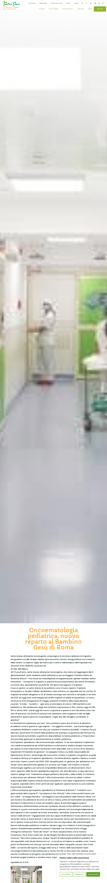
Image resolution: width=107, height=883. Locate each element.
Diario (90, 9)
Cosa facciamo (53, 9)
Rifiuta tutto (79, 874)
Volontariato (32, 3)
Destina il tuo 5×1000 (56, 3)
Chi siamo (42, 9)
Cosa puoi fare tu (67, 9)
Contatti (76, 3)
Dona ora (100, 9)
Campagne (80, 9)
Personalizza (66, 874)
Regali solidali (43, 3)
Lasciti (68, 3)
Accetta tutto (93, 874)
